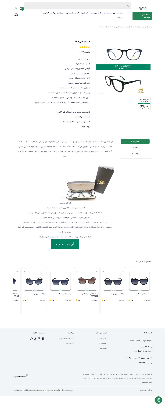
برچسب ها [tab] (135, 153)
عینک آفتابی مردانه (71, 121)
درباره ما (119, 18)
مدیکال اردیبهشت (57, 13)
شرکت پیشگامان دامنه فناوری (24, 390)
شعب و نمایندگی (72, 13)
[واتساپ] (31, 339)
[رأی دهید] (89, 47)
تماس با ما (45, 13)
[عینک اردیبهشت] (142, 8)
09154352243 (136, 340)
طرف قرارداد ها (96, 13)
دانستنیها (85, 13)
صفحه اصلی (117, 13)
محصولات (107, 13)
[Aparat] (35, 339)
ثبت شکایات (69, 343)
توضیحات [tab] (135, 141)
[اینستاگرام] (39, 339)
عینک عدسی (63, 217)
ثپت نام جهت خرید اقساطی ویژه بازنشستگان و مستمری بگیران (65, 237)
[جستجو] (128, 5)
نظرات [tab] (135, 147)
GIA (83, 126)
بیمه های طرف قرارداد (66, 338)
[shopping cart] (21, 8)
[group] (139, 290)
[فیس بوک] (43, 339)
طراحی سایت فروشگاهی (64, 390)
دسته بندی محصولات (146, 16)
